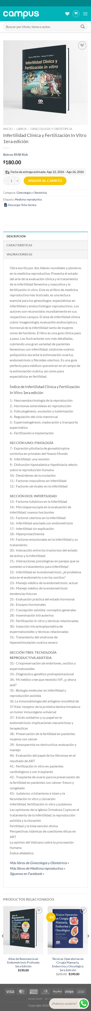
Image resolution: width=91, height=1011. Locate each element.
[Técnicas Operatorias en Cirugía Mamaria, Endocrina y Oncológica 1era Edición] (68, 930)
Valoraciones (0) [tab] (19, 254)
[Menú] (85, 13)
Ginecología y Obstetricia (51, 129)
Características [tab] (19, 245)
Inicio (7, 129)
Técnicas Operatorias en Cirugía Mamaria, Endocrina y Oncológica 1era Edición (68, 964)
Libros (21, 129)
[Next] (88, 944)
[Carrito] (76, 13)
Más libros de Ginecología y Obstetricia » (39, 863)
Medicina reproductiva (28, 199)
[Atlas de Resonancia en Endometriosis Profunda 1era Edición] (23, 930)
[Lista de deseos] (67, 13)
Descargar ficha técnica (22, 205)
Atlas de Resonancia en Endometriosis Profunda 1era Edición (23, 962)
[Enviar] (83, 26)
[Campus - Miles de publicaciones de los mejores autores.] (21, 13)
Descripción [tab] (16, 236)
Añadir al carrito (45, 180)
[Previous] (3, 944)
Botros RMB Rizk (15, 154)
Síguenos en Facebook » (27, 874)
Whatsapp (35, 998)
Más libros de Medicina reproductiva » (37, 868)
